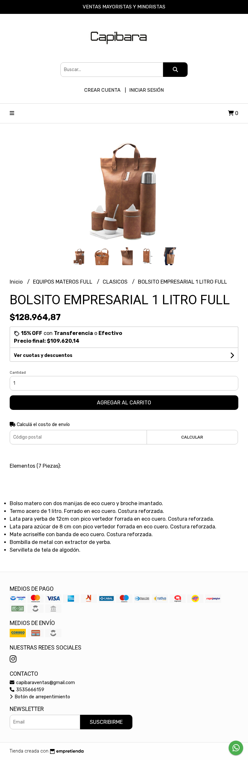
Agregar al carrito (124, 403)
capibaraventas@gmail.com (45, 682)
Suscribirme (106, 722)
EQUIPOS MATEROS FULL (63, 282)
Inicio (17, 282)
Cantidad (18, 372)
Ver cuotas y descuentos (43, 355)
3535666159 (29, 689)
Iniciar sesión (146, 90)
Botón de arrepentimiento (41, 697)
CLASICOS (116, 282)
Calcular (192, 437)
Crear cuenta (102, 90)
